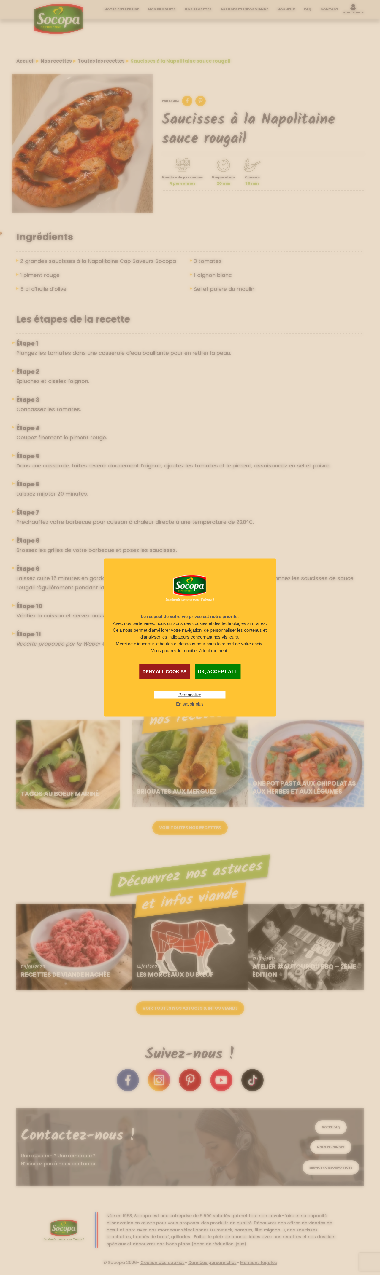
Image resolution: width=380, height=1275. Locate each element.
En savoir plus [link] (190, 703)
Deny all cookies (164, 671)
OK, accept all (218, 671)
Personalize (189, 694)
